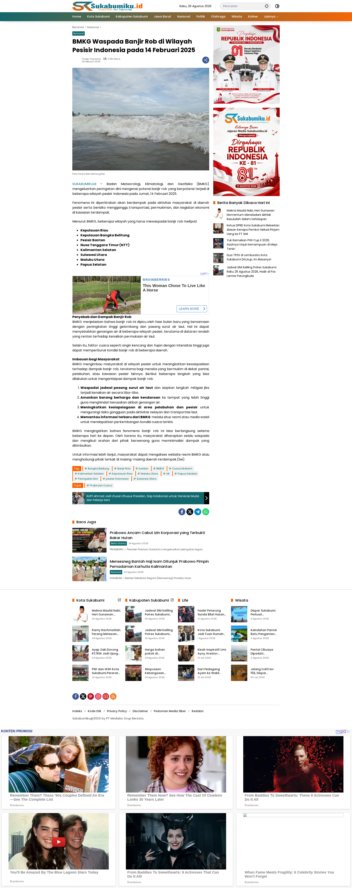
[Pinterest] (90, 696)
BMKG (160, 468)
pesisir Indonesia (117, 479)
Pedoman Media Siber (170, 711)
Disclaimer (140, 711)
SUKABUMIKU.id (84, 184)
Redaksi (197, 711)
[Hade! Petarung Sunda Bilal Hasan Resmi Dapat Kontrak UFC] (186, 614)
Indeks (77, 711)
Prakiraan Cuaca (101, 485)
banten (143, 468)
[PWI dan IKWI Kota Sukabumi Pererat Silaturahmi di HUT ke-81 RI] (80, 673)
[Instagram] (98, 696)
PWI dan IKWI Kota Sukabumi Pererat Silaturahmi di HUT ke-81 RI (105, 671)
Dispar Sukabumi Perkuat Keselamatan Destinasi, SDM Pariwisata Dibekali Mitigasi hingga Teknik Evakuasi (264, 613)
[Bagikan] (205, 60)
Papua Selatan (187, 474)
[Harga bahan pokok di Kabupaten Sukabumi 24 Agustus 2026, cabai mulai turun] (133, 653)
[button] (267, 6)
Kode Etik (94, 711)
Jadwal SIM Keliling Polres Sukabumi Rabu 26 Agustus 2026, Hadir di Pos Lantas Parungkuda (251, 271)
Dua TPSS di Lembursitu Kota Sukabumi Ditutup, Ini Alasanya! (249, 257)
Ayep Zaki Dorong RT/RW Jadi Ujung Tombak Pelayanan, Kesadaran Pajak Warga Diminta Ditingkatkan (105, 652)
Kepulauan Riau (122, 474)
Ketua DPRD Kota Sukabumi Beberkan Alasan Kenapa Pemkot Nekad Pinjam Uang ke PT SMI (253, 229)
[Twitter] (189, 511)
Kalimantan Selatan (91, 474)
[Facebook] (181, 511)
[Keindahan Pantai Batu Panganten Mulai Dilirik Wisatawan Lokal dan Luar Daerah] (239, 634)
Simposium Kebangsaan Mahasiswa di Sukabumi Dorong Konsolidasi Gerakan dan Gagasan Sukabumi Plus (158, 671)
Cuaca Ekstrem (182, 468)
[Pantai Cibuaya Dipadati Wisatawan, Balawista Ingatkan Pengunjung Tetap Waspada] (239, 653)
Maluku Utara (149, 474)
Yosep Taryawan (91, 59)
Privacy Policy (117, 711)
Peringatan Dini (88, 479)
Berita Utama (118, 543)
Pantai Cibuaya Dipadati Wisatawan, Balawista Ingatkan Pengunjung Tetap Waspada (265, 652)
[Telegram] (197, 511)
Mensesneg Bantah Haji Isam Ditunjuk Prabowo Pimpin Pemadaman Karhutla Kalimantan (159, 564)
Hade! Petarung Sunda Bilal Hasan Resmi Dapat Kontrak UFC (211, 613)
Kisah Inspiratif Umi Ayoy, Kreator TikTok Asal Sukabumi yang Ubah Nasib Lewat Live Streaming (212, 652)
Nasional (78, 33)
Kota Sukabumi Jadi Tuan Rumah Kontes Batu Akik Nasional (210, 632)
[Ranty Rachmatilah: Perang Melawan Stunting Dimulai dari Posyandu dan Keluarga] (80, 634)
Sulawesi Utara (146, 479)
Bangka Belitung (98, 468)
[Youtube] (105, 696)
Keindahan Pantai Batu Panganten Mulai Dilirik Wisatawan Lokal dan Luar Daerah (264, 632)
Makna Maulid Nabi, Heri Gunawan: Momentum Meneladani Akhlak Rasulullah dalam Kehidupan (251, 214)
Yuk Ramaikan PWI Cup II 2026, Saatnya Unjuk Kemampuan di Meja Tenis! (252, 244)
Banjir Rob (124, 468)
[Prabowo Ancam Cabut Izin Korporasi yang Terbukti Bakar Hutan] (89, 540)
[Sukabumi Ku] (108, 6)
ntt (167, 474)
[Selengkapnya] (119, 600)
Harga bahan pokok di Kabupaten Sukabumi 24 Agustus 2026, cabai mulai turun (158, 652)
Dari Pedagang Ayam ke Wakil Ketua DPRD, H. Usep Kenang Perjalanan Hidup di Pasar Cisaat (212, 671)
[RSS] (113, 696)
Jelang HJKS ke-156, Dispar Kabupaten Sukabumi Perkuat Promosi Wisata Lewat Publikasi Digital (264, 671)
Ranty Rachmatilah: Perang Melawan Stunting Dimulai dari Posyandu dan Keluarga (106, 632)
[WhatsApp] (205, 511)
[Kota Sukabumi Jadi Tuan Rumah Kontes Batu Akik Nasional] (186, 634)
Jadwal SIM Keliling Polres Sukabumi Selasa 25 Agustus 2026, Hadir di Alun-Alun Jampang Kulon (159, 632)
